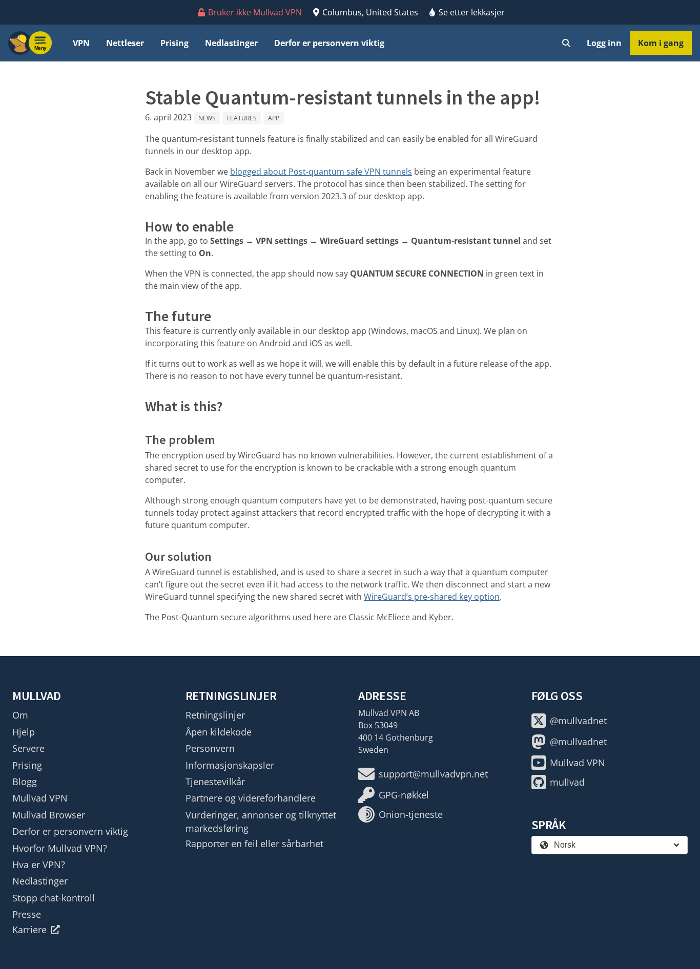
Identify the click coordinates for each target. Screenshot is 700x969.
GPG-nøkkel (404, 795)
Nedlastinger (231, 43)
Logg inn (604, 43)
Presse (26, 914)
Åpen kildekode (219, 732)
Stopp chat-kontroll (53, 898)
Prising (174, 43)
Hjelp (23, 732)
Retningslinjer (215, 715)
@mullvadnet (578, 720)
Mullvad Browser (48, 815)
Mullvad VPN (40, 798)
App (273, 118)
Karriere (29, 929)
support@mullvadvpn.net (433, 774)
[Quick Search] (566, 43)
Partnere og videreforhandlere (251, 798)
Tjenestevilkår (215, 781)
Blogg (24, 781)
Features (242, 118)
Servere (28, 748)
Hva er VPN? (38, 864)
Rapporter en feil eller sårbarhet (254, 843)
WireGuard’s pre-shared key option (432, 596)
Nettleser (125, 43)
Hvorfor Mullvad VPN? (59, 848)
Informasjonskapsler (230, 765)
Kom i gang (661, 43)
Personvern (210, 748)
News (207, 118)
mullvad (567, 782)
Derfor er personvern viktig (329, 43)
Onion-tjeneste (411, 814)
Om (20, 715)
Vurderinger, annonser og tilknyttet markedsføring (261, 821)
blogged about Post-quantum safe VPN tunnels (321, 171)
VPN (81, 43)
